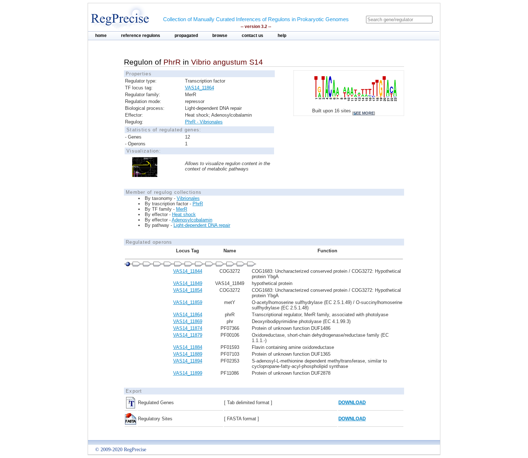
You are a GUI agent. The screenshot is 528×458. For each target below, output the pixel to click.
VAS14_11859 (187, 302)
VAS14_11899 (187, 373)
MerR (181, 209)
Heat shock (184, 214)
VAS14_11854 (187, 290)
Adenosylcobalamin (192, 220)
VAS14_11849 (187, 283)
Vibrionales (188, 198)
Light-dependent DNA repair (201, 225)
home (101, 35)
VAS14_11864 (199, 87)
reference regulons (140, 35)
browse (219, 35)
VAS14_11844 (187, 271)
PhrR (198, 203)
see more (363, 113)
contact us (252, 35)
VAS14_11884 (187, 347)
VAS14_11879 (187, 335)
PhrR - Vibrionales (204, 122)
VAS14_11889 (187, 354)
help (282, 35)
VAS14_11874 (187, 328)
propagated (186, 35)
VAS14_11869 (187, 321)
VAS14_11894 (187, 361)
